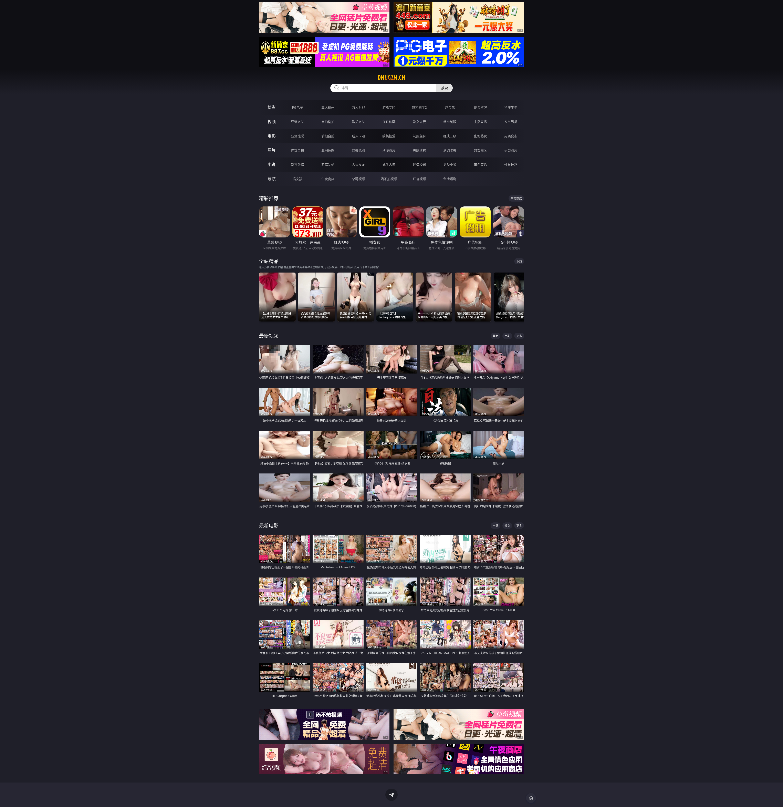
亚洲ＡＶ (297, 122)
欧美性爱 (388, 136)
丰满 (495, 526)
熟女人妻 (419, 122)
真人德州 (327, 107)
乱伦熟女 (480, 136)
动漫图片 (388, 150)
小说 (272, 164)
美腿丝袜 (419, 150)
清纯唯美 (449, 150)
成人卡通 (358, 136)
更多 (519, 336)
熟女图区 (480, 150)
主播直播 (480, 122)
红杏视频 (419, 179)
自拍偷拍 (327, 122)
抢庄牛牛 (510, 107)
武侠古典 (388, 164)
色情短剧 (449, 179)
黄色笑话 (480, 164)
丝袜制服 (449, 122)
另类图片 (510, 150)
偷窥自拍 (297, 150)
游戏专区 (388, 107)
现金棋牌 (480, 107)
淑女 (507, 526)
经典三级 (449, 136)
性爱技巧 (510, 164)
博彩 (272, 107)
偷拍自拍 (327, 136)
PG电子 (297, 107)
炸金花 (450, 107)
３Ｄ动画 (388, 122)
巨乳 (507, 336)
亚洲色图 (327, 150)
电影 (272, 136)
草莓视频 (358, 179)
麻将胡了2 (419, 107)
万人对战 (358, 107)
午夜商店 (327, 179)
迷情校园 (419, 164)
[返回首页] (531, 798)
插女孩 (297, 179)
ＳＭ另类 (510, 122)
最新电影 (269, 525)
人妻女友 (358, 164)
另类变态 (510, 136)
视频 (272, 121)
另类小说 (449, 164)
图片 (272, 150)
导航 (272, 179)
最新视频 (269, 335)
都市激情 (297, 164)
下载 (519, 261)
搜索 (444, 88)
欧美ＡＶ (358, 122)
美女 (495, 336)
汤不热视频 (389, 179)
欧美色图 (358, 150)
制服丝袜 (419, 136)
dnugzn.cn (391, 77)
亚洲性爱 (297, 136)
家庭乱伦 (327, 164)
